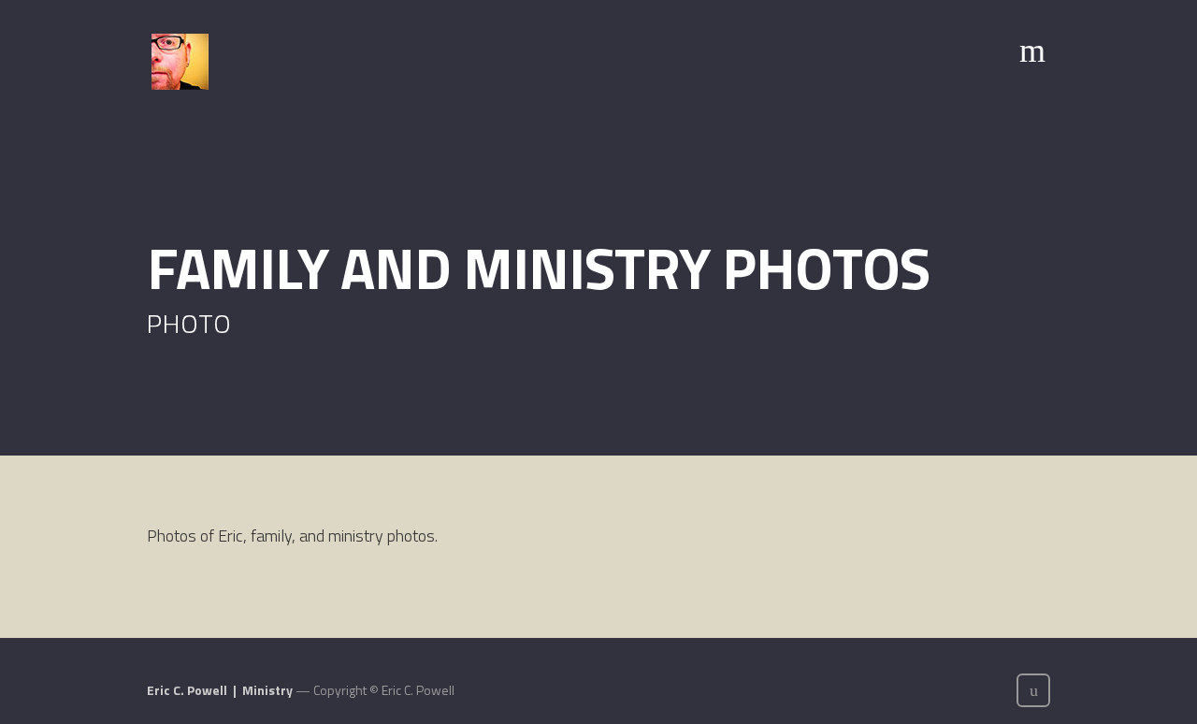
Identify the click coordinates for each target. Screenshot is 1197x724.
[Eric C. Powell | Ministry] (180, 62)
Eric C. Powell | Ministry (220, 690)
